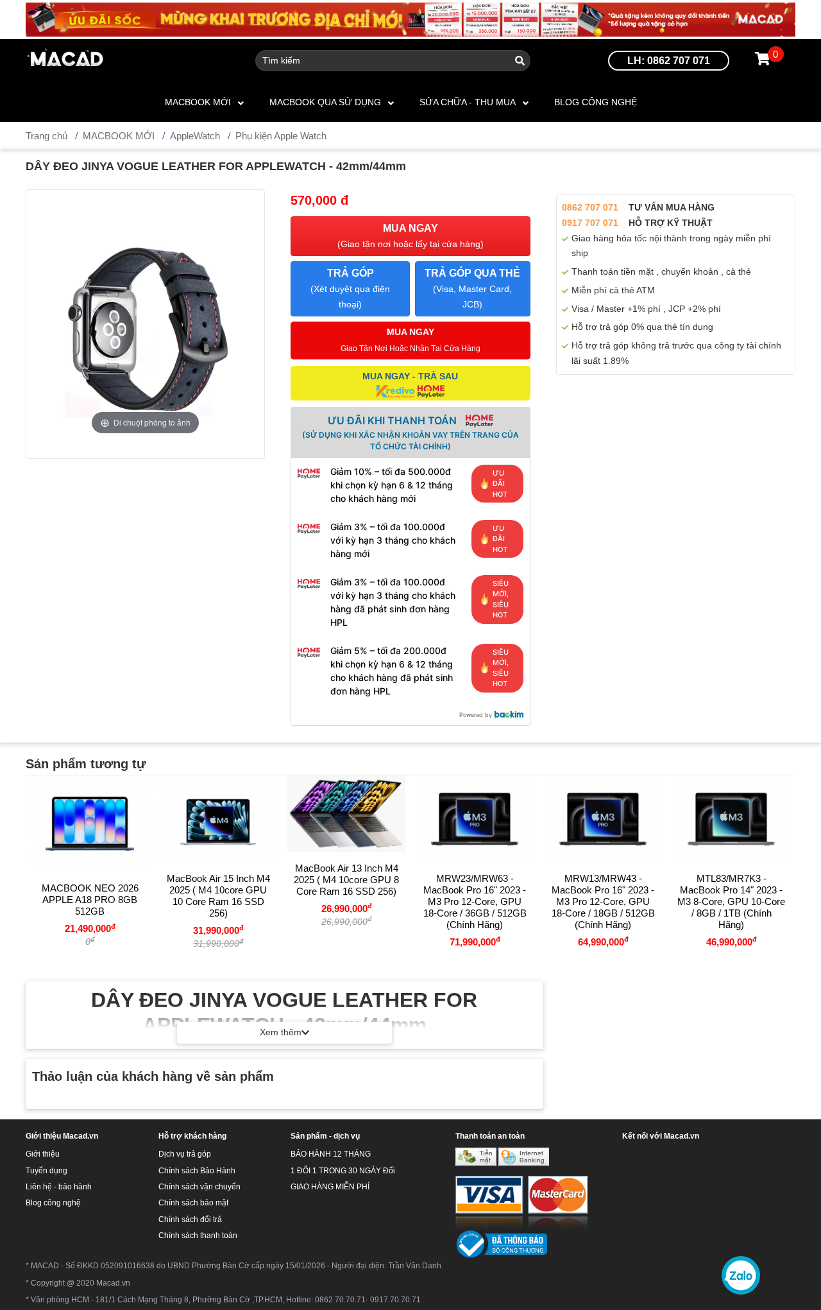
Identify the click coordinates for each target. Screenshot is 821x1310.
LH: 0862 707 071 (668, 60)
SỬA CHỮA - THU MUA (467, 102)
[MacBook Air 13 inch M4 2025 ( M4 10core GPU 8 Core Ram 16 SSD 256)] (346, 813)
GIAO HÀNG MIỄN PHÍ (330, 1186)
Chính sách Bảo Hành (196, 1170)
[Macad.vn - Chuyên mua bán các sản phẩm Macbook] (66, 60)
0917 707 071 (590, 223)
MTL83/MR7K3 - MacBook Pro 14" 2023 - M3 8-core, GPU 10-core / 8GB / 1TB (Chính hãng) (731, 901)
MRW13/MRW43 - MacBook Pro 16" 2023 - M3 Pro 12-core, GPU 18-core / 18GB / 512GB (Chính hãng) (603, 901)
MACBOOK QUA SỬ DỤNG (325, 102)
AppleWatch (195, 135)
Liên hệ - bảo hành (59, 1186)
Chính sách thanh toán (197, 1235)
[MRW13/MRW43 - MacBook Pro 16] (603, 819)
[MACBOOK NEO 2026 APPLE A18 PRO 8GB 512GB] (90, 823)
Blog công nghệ (595, 102)
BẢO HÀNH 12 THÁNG (331, 1154)
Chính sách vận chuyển (199, 1186)
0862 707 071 (590, 207)
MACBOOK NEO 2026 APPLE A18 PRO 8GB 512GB (90, 900)
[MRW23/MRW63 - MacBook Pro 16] (475, 819)
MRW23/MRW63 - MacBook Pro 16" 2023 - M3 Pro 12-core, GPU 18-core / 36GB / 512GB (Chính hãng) (475, 901)
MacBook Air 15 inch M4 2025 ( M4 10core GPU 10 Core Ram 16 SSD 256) (218, 895)
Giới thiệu (43, 1154)
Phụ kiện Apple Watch (280, 135)
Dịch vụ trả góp (184, 1154)
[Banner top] (410, 18)
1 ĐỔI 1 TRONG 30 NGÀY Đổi (343, 1170)
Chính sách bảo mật (193, 1202)
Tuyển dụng (46, 1170)
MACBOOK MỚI (198, 102)
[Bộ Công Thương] (501, 1243)
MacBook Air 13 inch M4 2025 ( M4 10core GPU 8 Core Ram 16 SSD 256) (346, 880)
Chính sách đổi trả (190, 1219)
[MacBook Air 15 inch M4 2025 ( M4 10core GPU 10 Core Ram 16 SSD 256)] (218, 819)
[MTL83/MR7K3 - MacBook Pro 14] (731, 819)
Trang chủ (46, 135)
